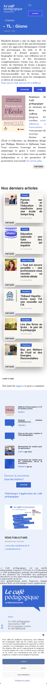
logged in (20, 386)
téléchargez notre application (31, 583)
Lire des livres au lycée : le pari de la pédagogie (31, 327)
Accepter (23, 661)
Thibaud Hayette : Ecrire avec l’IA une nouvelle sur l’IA (31, 300)
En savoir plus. (34, 161)
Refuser (23, 668)
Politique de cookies (22, 680)
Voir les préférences (23, 674)
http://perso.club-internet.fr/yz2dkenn (21, 83)
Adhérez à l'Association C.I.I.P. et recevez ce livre (30, 408)
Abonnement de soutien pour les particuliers (30, 447)
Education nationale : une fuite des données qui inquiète (31, 239)
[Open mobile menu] (30, 5)
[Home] (14, 16)
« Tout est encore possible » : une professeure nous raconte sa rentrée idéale (31, 270)
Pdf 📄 (39, 89)
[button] (43, 635)
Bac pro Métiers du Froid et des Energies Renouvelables (31, 354)
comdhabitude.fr (13, 549)
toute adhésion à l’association (37, 124)
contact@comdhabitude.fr (17, 546)
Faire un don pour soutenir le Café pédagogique (30, 434)
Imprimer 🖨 (24, 89)
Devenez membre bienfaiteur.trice (30, 421)
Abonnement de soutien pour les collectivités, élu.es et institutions (30, 461)
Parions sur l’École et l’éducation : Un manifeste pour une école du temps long (31, 207)
